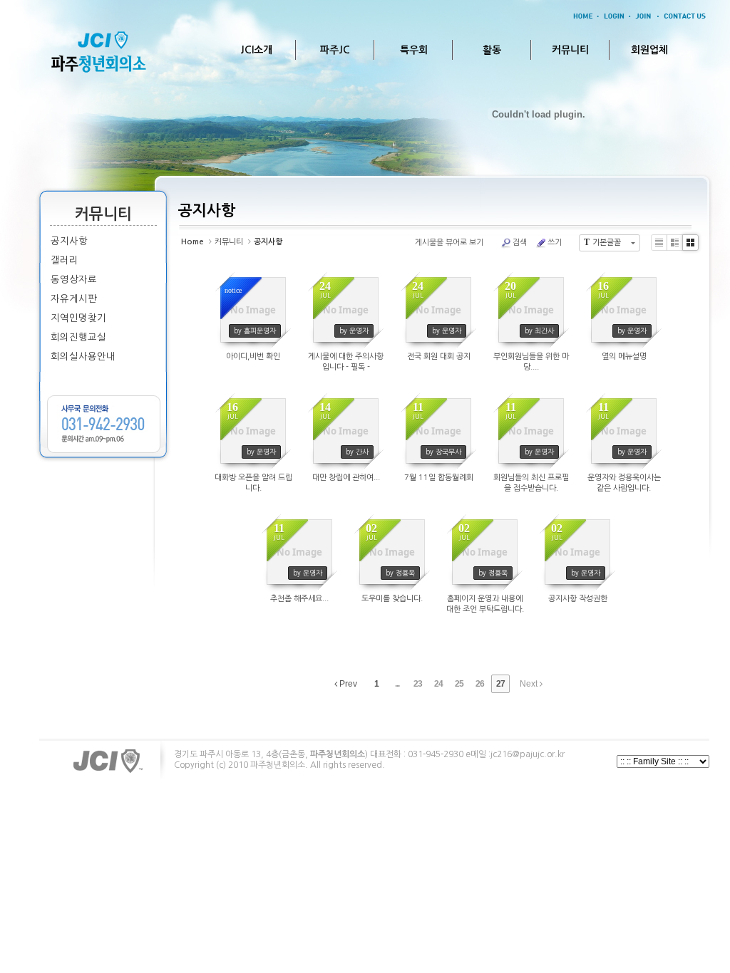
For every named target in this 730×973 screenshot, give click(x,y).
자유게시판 (74, 298)
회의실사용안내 (83, 356)
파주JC (335, 50)
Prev (347, 684)
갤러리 (64, 260)
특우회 (414, 50)
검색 (520, 242)
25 (459, 684)
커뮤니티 (570, 50)
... (397, 684)
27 (500, 684)
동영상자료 (74, 279)
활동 (492, 50)
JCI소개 (256, 50)
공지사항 (69, 241)
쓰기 (555, 242)
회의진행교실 (78, 337)
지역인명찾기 (78, 318)
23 (417, 684)
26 (479, 684)
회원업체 (649, 50)
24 (438, 684)
